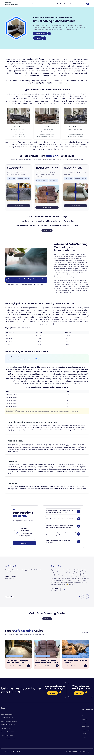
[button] (7, 596)
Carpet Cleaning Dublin (7, 714)
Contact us (69, 4)
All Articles (85, 632)
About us (39, 4)
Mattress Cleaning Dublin (8, 724)
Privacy (84, 737)
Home (33, 4)
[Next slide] (87, 596)
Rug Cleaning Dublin (6, 728)
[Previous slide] (81, 596)
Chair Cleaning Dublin (7, 717)
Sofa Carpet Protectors (7, 731)
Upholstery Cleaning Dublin (8, 739)
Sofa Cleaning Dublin (7, 735)
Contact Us (85, 733)
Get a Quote (85, 723)
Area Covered (61, 4)
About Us (84, 719)
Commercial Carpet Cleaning (9, 721)
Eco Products (85, 726)
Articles (53, 4)
